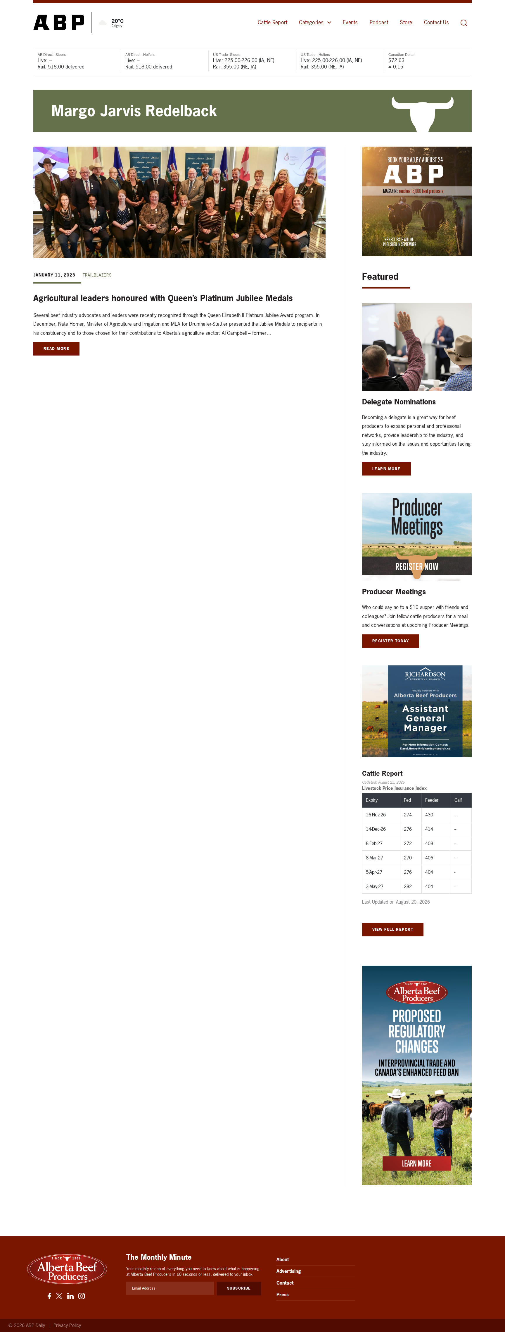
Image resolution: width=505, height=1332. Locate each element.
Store (406, 22)
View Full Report (392, 929)
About (282, 1259)
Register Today (390, 640)
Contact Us (436, 22)
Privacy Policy (67, 1325)
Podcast (379, 22)
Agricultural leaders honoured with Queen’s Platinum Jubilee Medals (163, 298)
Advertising (288, 1271)
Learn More (386, 468)
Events (350, 22)
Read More (56, 348)
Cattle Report (272, 22)
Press (282, 1294)
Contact (284, 1283)
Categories (311, 22)
